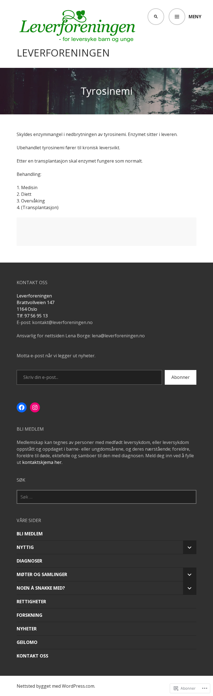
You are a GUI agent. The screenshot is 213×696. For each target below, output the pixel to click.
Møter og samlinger (42, 574)
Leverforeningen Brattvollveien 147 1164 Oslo (35, 302)
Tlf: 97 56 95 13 (32, 316)
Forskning (29, 615)
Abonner (180, 377)
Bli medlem (30, 534)
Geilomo (27, 642)
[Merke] (106, 497)
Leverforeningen (63, 53)
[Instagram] (35, 407)
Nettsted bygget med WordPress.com (55, 686)
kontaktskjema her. (42, 462)
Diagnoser (29, 561)
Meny (195, 17)
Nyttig (25, 547)
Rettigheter (31, 602)
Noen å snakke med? (41, 588)
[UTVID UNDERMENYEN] (189, 547)
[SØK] (156, 16)
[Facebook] (22, 407)
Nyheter (27, 629)
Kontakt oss (32, 656)
